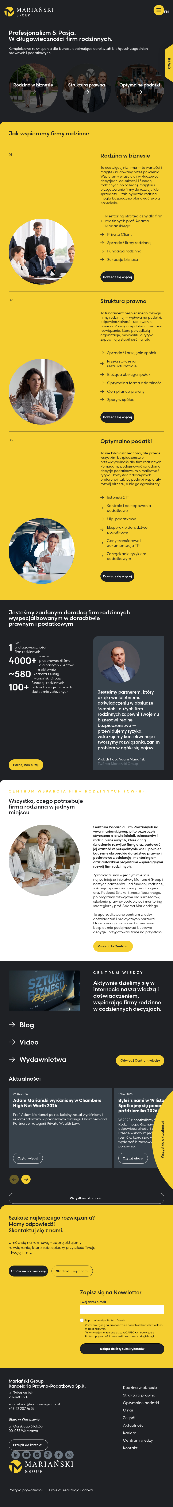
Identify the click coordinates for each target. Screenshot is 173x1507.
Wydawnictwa (42, 1059)
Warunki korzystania (124, 1336)
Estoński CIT (118, 497)
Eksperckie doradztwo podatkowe (127, 530)
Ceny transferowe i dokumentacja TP (124, 543)
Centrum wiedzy (138, 1440)
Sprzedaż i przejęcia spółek (131, 352)
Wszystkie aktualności (86, 1198)
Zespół (129, 1417)
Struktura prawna (139, 1395)
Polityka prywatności (97, 1336)
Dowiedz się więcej (117, 277)
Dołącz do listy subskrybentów (122, 1349)
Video (29, 1042)
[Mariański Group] (29, 11)
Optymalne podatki (141, 1402)
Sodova (86, 1490)
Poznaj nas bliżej (26, 765)
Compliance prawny (126, 391)
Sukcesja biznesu (122, 259)
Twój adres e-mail (93, 1302)
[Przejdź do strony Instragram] (69, 1455)
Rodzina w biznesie (140, 1387)
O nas (128, 1410)
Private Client (119, 234)
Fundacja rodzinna (124, 251)
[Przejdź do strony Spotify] (37, 1455)
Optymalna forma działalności (134, 382)
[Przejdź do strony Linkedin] (15, 1455)
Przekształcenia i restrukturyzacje (122, 363)
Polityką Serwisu (116, 1320)
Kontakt (130, 1447)
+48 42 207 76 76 (21, 1408)
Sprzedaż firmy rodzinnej (129, 242)
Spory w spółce (120, 399)
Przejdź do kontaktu (28, 1445)
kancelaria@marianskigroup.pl (35, 1404)
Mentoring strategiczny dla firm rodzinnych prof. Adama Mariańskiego (133, 221)
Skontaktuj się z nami (72, 1271)
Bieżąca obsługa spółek (129, 374)
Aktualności (134, 1425)
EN (166, 12)
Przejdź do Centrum (113, 946)
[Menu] (158, 10)
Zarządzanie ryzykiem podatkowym (126, 556)
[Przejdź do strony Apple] (48, 1455)
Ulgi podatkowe (121, 518)
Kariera (130, 1432)
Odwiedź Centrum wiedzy (140, 1060)
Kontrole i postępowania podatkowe (129, 508)
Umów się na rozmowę (28, 1271)
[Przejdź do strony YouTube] (26, 1455)
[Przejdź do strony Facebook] (58, 1455)
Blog (26, 1025)
